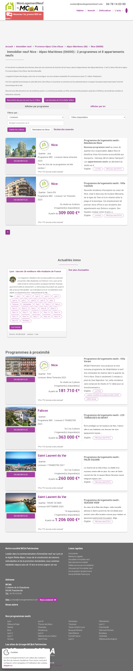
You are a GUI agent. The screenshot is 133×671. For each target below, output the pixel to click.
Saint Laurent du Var (52, 455)
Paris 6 (24, 308)
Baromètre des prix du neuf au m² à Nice (23, 100)
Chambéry (42, 627)
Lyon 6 (14, 300)
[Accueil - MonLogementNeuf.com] (24, 6)
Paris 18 (46, 316)
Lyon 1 (18, 296)
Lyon (9, 621)
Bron (9, 630)
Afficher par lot (98, 106)
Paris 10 (15, 312)
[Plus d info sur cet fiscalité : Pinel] (44, 145)
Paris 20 (15, 321)
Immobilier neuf (24, 46)
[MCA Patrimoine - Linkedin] (10, 610)
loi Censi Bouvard (55, 665)
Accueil (9, 46)
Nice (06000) (97, 46)
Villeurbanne (104, 621)
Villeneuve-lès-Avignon (108, 639)
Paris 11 (25, 312)
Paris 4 (57, 304)
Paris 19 (57, 316)
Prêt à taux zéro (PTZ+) (114, 169)
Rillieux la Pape (13, 624)
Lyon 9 (42, 300)
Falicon (43, 410)
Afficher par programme (37, 106)
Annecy (10, 639)
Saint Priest (42, 639)
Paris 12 (36, 312)
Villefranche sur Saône (47, 636)
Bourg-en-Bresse (75, 630)
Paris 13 (46, 312)
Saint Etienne (73, 633)
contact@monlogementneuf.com (24, 600)
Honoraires (73, 553)
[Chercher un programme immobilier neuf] (126, 10)
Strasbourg (42, 630)
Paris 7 (33, 308)
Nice (54, 145)
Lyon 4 (47, 296)
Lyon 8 (33, 300)
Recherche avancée (64, 129)
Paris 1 (38, 304)
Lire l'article (15, 327)
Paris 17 (36, 316)
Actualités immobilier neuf (79, 559)
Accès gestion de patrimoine (80, 571)
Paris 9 (53, 308)
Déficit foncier (91, 399)
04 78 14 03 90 (16, 594)
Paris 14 (57, 312)
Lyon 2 (28, 296)
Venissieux (72, 621)
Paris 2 (48, 304)
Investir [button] (91, 10)
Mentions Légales (75, 556)
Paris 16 (25, 316)
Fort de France (74, 636)
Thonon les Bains (45, 624)
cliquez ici (8, 666)
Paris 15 (15, 316)
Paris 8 (43, 308)
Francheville (104, 627)
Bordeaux (26, 321)
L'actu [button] (118, 10)
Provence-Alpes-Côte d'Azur (49, 46)
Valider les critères (16, 130)
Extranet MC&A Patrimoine (79, 574)
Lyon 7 (24, 300)
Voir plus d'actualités (78, 270)
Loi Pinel (98, 169)
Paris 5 (14, 308)
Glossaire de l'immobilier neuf (80, 568)
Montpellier (27, 304)
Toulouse (15, 304)
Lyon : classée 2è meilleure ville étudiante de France (35, 271)
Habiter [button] (80, 10)
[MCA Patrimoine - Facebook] (7, 610)
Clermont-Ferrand (106, 630)
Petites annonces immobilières (81, 565)
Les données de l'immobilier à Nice (60, 100)
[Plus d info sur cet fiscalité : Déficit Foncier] (44, 365)
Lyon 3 (37, 296)
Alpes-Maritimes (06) (77, 46)
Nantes (10, 627)
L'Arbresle (103, 636)
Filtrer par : (12, 113)
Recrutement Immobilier (78, 562)
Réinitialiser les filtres (41, 130)
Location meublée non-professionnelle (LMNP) (103, 395)
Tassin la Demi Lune (76, 627)
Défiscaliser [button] (105, 10)
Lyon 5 (56, 296)
